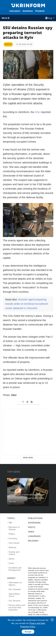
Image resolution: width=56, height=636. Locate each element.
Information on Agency (15, 583)
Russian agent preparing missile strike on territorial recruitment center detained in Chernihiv (26, 304)
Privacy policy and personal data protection (17, 607)
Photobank (40, 11)
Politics (12, 534)
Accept (28, 631)
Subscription (14, 11)
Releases (33, 541)
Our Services (14, 600)
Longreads (34, 536)
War (10, 522)
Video (31, 532)
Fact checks (14, 543)
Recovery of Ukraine (14, 528)
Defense (12, 547)
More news (28, 457)
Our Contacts (15, 589)
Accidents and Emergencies (15, 569)
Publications (35, 518)
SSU (38, 112)
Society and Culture (14, 553)
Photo (31, 527)
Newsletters (28, 11)
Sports (12, 559)
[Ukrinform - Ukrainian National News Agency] (28, 5)
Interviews (34, 523)
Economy (13, 538)
